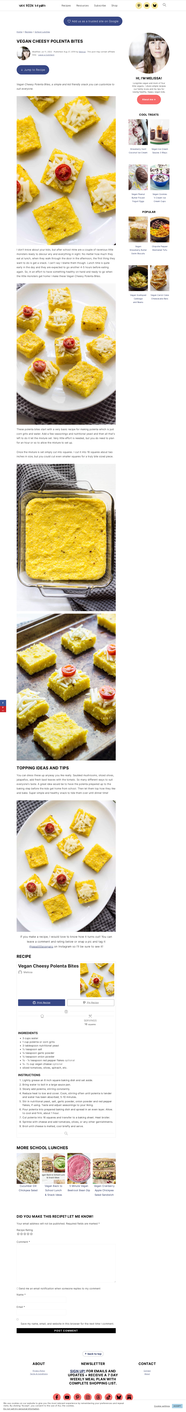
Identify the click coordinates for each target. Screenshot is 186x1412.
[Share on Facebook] (3, 703)
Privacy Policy (39, 1371)
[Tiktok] (108, 1397)
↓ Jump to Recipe (33, 69)
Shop (114, 5)
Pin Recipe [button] (92, 1002)
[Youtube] (146, 5)
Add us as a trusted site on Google (95, 21)
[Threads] (98, 1397)
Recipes (66, 5)
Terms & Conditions (39, 1374)
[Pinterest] (138, 5)
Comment (23, 1241)
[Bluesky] (154, 5)
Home (19, 32)
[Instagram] (88, 1397)
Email (21, 1306)
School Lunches (42, 32)
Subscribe (100, 5)
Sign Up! (77, 1371)
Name (21, 1294)
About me (147, 99)
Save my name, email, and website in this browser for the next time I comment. (67, 1323)
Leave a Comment (46, 55)
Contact (147, 1371)
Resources (82, 5)
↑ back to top (93, 1353)
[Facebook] (57, 1397)
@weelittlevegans (41, 946)
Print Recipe (43, 1002)
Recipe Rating (25, 1230)
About (147, 1374)
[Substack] (129, 1397)
